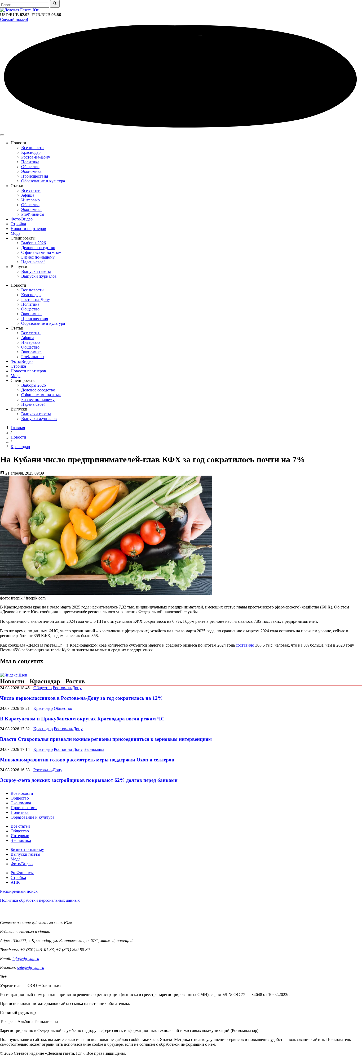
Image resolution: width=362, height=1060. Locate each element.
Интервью (30, 200)
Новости (12, 681)
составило (245, 645)
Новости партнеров (28, 228)
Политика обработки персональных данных (40, 900)
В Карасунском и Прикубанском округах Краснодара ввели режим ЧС (82, 718)
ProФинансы (32, 214)
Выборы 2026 (33, 243)
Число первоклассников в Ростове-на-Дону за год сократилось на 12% (81, 698)
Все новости (32, 147)
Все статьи (31, 190)
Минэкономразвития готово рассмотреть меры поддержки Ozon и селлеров (87, 760)
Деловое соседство (38, 247)
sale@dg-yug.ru (30, 967)
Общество (30, 166)
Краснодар (31, 152)
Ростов (75, 681)
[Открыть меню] (2, 135)
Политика (30, 162)
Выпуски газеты (36, 271)
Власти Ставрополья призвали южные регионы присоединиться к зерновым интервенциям (106, 739)
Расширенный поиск (19, 891)
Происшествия (34, 176)
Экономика (31, 171)
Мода (15, 233)
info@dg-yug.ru (25, 958)
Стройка (18, 224)
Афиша (27, 195)
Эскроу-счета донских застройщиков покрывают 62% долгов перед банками (89, 780)
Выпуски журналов (39, 276)
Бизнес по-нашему (38, 257)
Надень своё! (33, 262)
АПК (15, 882)
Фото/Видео (22, 219)
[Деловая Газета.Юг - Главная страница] (19, 10)
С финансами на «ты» (41, 252)
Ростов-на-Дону (35, 157)
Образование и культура (43, 181)
